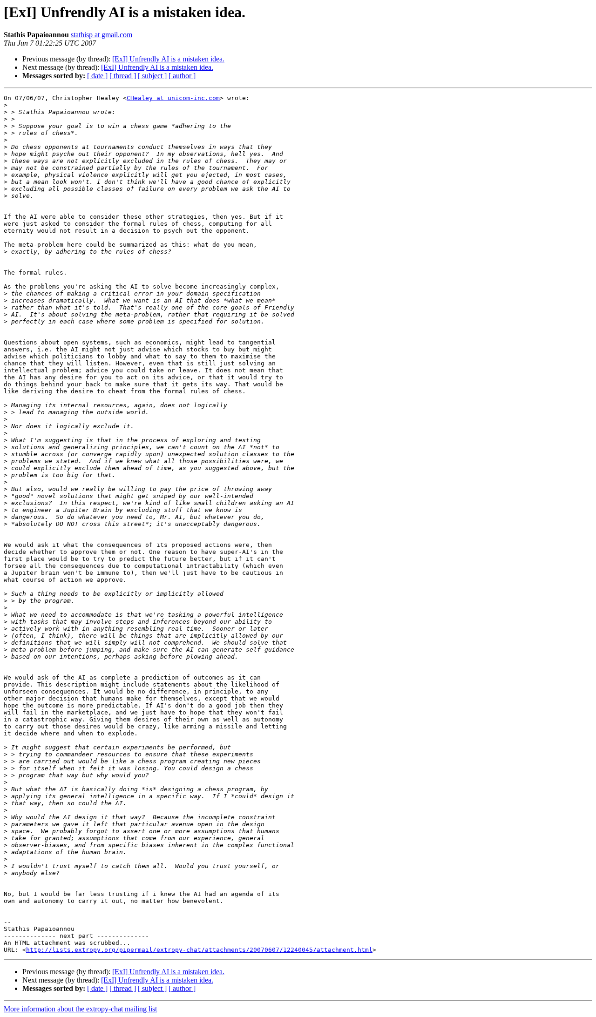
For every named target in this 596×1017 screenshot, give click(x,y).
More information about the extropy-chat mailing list (80, 1009)
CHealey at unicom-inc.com (173, 97)
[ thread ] (122, 76)
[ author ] (182, 76)
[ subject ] (152, 76)
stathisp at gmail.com (101, 35)
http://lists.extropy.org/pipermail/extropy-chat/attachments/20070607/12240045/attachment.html (199, 949)
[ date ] (97, 76)
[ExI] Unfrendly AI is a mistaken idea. (168, 59)
